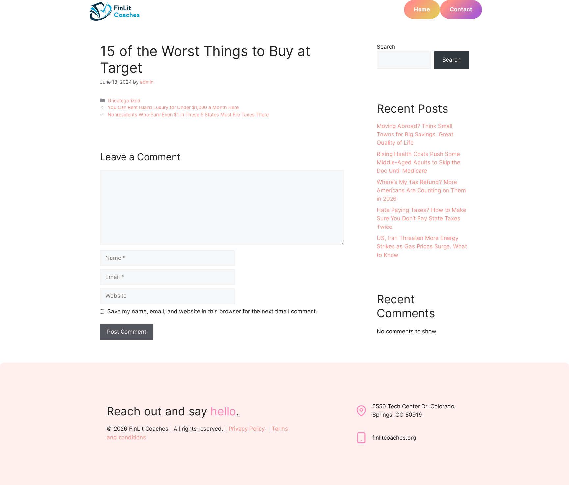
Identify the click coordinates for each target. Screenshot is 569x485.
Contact (461, 9)
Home (422, 9)
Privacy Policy (247, 428)
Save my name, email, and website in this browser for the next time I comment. (212, 311)
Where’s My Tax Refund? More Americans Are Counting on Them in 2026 (421, 190)
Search (386, 47)
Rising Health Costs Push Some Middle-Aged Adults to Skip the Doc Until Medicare (418, 162)
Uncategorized (124, 100)
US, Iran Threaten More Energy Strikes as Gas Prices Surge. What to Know (422, 246)
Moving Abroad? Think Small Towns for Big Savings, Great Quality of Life (415, 134)
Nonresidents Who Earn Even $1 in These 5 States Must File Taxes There (188, 114)
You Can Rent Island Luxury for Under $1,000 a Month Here (173, 107)
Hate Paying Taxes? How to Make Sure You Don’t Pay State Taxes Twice (421, 218)
